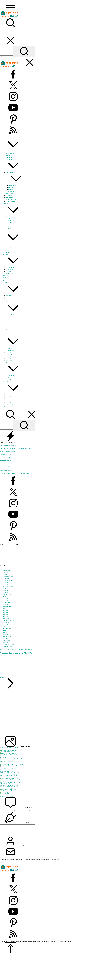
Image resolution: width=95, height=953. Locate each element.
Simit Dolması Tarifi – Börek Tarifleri (8, 754)
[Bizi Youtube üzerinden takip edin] (13, 112)
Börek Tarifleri (6, 578)
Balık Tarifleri (6, 572)
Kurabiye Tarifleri (7, 602)
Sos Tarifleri (5, 634)
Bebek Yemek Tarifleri (8, 576)
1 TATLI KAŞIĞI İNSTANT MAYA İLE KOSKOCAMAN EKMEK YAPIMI (16, 448)
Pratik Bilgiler (6, 618)
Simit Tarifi (5, 632)
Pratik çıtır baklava (4, 793)
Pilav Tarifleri (6, 612)
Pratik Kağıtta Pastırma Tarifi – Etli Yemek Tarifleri (11, 765)
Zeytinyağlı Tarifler (7, 646)
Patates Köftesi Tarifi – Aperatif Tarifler (9, 749)
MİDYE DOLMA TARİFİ (5, 464)
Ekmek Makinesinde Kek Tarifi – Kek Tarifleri (10, 779)
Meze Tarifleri (6, 608)
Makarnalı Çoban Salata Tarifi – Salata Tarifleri (11, 760)
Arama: (1, 544)
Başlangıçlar (6, 574)
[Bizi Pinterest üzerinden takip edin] (13, 123)
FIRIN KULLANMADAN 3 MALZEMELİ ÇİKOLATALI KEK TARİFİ (15, 473)
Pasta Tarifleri (6, 610)
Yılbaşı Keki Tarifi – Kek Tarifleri (7, 791)
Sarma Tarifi (5, 626)
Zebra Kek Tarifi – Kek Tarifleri (7, 768)
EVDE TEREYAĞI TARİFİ (5, 461)
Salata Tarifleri (6, 624)
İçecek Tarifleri (6, 592)
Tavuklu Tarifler (6, 640)
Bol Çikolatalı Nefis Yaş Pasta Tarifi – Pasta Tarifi (11, 782)
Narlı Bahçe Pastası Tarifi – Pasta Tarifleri (9, 777)
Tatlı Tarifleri (5, 638)
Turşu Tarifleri (6, 642)
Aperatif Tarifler (6, 570)
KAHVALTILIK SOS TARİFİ (6, 457)
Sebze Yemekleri (7, 628)
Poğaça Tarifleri (6, 616)
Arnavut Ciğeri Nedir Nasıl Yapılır (8, 451)
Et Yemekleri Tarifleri (8, 586)
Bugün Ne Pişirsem (7, 580)
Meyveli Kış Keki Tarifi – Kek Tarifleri (8, 771)
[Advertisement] (25, 31)
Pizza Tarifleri (6, 614)
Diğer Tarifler (6, 584)
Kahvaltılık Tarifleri (7, 594)
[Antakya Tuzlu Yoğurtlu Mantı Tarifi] (21, 730)
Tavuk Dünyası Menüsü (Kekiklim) (8, 788)
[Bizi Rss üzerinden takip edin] (13, 135)
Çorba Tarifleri (6, 582)
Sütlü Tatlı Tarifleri (7, 636)
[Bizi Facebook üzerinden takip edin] (13, 79)
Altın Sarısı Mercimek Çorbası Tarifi (8, 445)
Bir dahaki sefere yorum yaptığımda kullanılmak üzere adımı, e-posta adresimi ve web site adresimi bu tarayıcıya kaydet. (31, 859)
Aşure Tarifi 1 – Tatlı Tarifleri (6, 796)
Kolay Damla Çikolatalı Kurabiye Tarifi (9, 774)
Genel (4, 588)
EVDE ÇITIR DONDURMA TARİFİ (8, 470)
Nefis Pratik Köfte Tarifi (5, 454)
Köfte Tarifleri (6, 600)
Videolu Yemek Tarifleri (8, 644)
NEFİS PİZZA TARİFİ (5, 467)
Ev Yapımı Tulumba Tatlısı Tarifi (7, 763)
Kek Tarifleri (5, 596)
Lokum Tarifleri (6, 604)
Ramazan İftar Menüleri (8, 620)
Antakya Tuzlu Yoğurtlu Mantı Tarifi (24, 649)
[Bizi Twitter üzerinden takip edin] (13, 90)
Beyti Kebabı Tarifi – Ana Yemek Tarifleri (9, 785)
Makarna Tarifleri (7, 606)
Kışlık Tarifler (6, 598)
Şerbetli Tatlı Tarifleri (8, 630)
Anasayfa (2, 649)
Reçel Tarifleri (6, 622)
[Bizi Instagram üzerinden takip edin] (13, 101)
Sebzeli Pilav (3, 757)
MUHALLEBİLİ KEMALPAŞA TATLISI (8, 751)
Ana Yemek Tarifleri (7, 568)
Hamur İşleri (6, 590)
